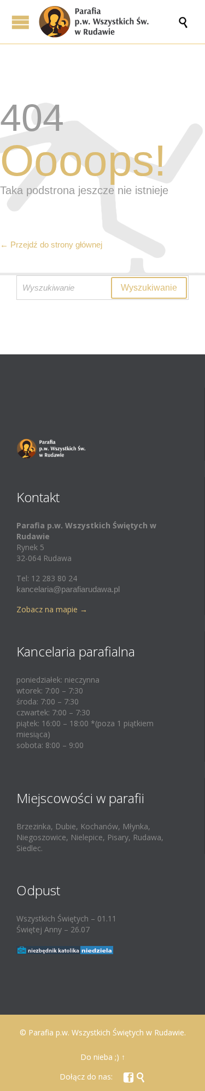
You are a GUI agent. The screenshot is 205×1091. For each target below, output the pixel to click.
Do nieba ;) (99, 1057)
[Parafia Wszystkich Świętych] (108, 22)
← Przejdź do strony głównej (51, 244)
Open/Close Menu (20, 22)
